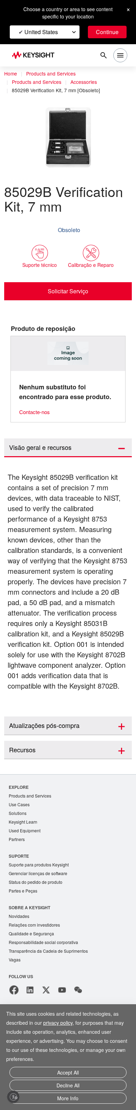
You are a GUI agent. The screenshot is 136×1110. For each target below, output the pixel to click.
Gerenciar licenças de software (40, 907)
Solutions (18, 845)
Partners (17, 872)
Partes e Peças (24, 925)
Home (10, 74)
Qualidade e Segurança (32, 969)
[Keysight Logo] (35, 55)
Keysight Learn (24, 854)
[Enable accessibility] (13, 1097)
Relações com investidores (36, 960)
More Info (67, 1099)
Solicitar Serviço (68, 291)
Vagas (15, 996)
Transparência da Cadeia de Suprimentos (50, 987)
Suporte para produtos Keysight (41, 898)
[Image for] (68, 353)
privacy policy (62, 1026)
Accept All (68, 1075)
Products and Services (53, 74)
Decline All (68, 1087)
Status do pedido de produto (38, 916)
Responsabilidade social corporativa (46, 978)
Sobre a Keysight (29, 942)
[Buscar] (103, 55)
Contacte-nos (36, 412)
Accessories (87, 82)
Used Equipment (25, 863)
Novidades (20, 951)
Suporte (19, 889)
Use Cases (20, 836)
